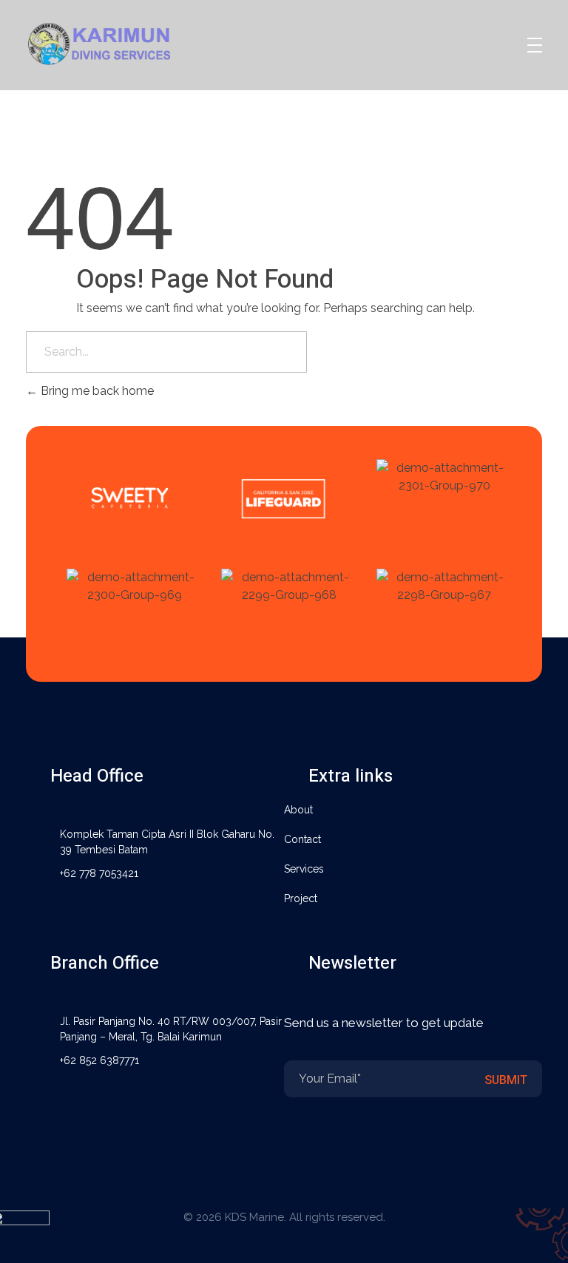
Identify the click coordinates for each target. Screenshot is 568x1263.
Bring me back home (96, 391)
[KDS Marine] (118, 42)
